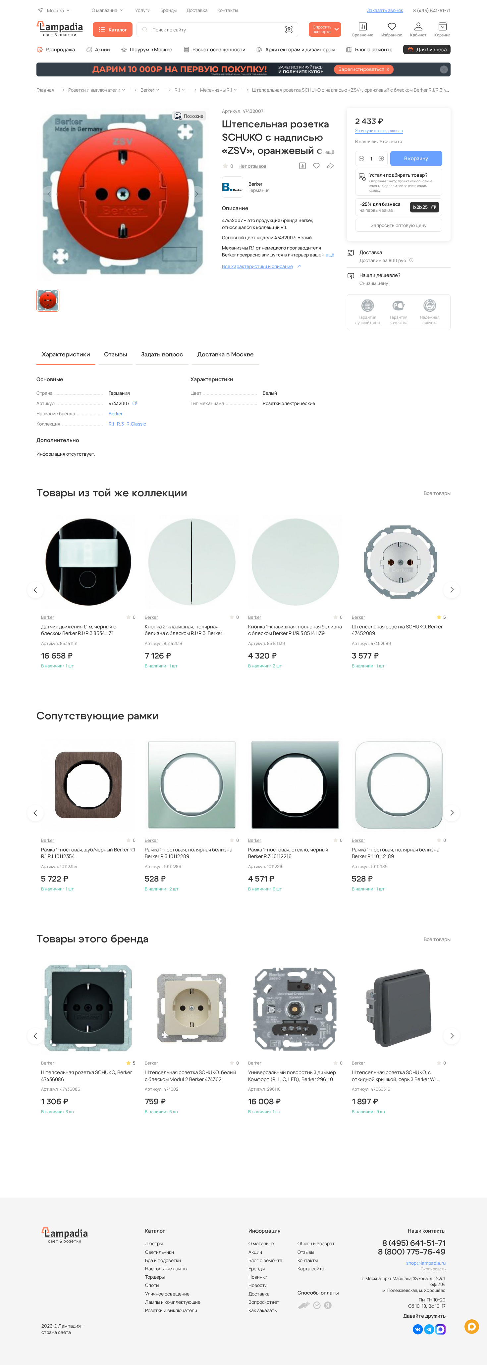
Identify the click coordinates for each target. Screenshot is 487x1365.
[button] (47, 300)
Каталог (118, 29)
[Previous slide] (49, 194)
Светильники (159, 1252)
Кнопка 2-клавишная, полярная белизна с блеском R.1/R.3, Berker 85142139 (183, 630)
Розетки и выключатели (171, 1310)
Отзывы (306, 1252)
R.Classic (136, 424)
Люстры (154, 1243)
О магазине (261, 1243)
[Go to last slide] (35, 590)
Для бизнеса (431, 49)
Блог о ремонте (374, 49)
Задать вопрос (162, 355)
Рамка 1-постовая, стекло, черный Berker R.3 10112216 (288, 853)
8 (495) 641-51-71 (432, 10)
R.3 (120, 424)
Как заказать (262, 1310)
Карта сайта (311, 1268)
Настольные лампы (166, 1268)
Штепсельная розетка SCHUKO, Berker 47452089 (397, 630)
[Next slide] (196, 194)
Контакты (308, 1260)
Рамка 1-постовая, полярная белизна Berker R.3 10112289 (188, 853)
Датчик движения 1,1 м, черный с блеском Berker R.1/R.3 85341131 (78, 630)
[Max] (440, 1333)
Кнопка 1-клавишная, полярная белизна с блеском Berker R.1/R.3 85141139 (295, 630)
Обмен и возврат (316, 1243)
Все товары (437, 493)
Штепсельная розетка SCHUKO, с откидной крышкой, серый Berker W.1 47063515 (394, 1076)
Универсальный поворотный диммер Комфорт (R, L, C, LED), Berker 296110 (292, 1075)
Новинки (257, 1277)
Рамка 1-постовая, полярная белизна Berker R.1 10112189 (395, 853)
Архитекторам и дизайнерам (300, 49)
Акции (102, 49)
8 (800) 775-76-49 (412, 1252)
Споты (152, 1285)
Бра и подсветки (163, 1260)
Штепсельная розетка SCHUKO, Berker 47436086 (86, 1075)
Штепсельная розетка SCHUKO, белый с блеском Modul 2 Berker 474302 (190, 1075)
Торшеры (155, 1277)
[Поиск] (145, 29)
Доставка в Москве (225, 355)
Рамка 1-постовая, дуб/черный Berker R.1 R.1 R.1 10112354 (88, 853)
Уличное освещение (167, 1294)
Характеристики (66, 355)
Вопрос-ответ (263, 1302)
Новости (257, 1285)
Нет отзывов (252, 166)
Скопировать (433, 1269)
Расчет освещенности (218, 49)
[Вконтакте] (418, 1333)
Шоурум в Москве (151, 49)
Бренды (256, 1268)
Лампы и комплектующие (172, 1302)
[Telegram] (429, 1333)
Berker (255, 184)
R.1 (111, 424)
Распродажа (60, 49)
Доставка (259, 1294)
